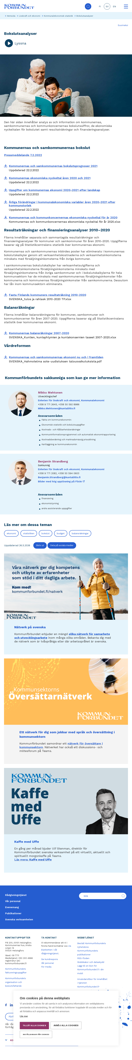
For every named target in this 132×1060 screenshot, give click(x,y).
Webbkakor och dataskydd (90, 962)
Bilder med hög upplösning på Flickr (61, 481)
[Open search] (88, 6)
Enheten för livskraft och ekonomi (59, 400)
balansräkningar (80, 533)
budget (61, 533)
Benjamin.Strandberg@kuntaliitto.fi (59, 477)
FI (100, 6)
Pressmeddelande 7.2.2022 (23, 155)
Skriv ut (40, 545)
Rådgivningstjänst (16, 895)
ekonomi (11, 533)
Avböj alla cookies (66, 1025)
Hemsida (11, 16)
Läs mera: (33, 859)
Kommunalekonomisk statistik (58, 16)
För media (46, 967)
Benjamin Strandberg (53, 461)
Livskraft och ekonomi (29, 16)
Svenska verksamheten (19, 919)
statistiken (28, 533)
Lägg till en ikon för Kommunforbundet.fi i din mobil (90, 970)
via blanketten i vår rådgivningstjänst (56, 950)
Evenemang (12, 907)
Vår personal (12, 901)
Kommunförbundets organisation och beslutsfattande (15, 982)
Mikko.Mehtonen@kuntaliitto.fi (56, 408)
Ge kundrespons (49, 959)
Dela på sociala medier (61, 545)
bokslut (46, 533)
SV (107, 6)
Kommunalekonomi (92, 400)
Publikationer (13, 913)
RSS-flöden (83, 958)
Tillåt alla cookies (34, 1025)
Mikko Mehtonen (50, 392)
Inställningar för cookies (36, 1034)
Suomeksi (123, 25)
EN (114, 6)
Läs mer (24, 1016)
